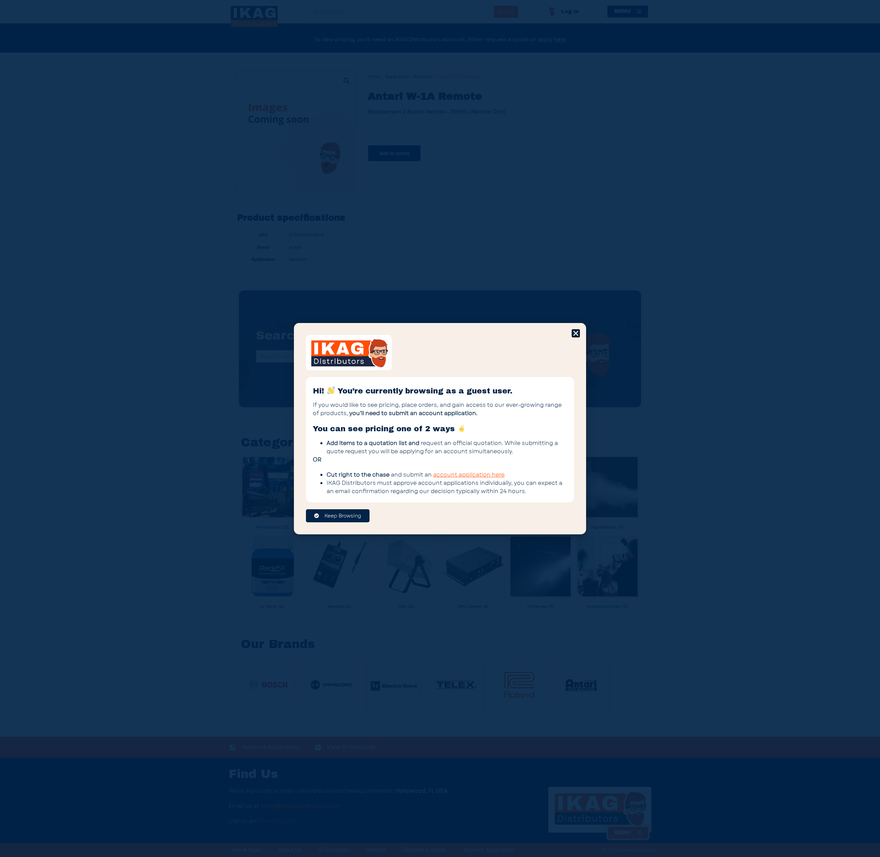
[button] (575, 333)
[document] (440, 428)
